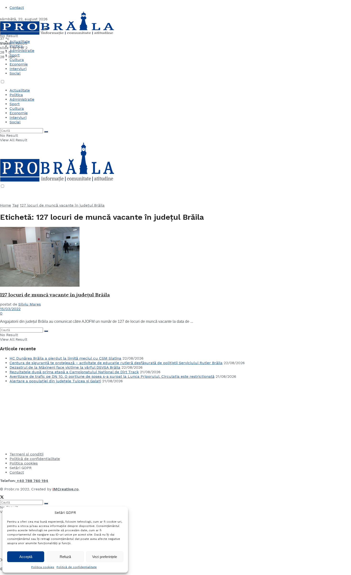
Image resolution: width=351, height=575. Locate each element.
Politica (16, 46)
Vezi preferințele (104, 557)
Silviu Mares (29, 304)
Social (15, 73)
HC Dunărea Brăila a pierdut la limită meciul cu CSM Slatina (65, 358)
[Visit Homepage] (57, 34)
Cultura (17, 59)
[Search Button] (46, 131)
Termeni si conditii (26, 454)
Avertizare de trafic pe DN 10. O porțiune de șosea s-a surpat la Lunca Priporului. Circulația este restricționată (112, 376)
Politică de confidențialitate (77, 567)
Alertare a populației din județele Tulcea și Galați (55, 381)
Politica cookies (42, 567)
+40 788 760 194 (32, 480)
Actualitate (20, 41)
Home (5, 205)
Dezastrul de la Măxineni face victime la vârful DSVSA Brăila (65, 367)
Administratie (22, 99)
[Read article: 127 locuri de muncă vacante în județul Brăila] (175, 257)
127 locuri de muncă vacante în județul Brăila (62, 205)
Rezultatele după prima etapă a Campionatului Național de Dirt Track (74, 372)
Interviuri (18, 68)
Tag (15, 205)
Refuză (65, 557)
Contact (17, 7)
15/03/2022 (10, 309)
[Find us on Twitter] (2, 497)
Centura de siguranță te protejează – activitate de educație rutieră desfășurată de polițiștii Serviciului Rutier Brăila (116, 363)
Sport (15, 104)
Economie (19, 64)
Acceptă (25, 557)
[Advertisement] (36, 417)
